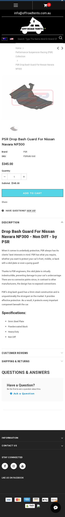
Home (18, 48)
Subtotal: (6, 183)
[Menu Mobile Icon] (16, 5)
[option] (32, 97)
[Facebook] (5, 466)
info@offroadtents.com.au (32, 13)
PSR (25, 152)
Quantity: (6, 171)
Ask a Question (23, 393)
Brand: (5, 152)
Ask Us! (31, 211)
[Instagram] (14, 466)
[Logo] (33, 25)
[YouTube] (22, 466)
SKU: (4, 156)
